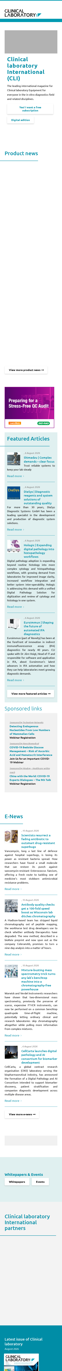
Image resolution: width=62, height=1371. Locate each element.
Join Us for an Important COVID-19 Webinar (31, 753)
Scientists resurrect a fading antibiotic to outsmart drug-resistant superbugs (38, 841)
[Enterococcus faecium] (11, 836)
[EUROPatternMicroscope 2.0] (13, 623)
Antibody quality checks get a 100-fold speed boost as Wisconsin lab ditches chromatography (38, 910)
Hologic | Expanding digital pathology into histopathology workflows (39, 550)
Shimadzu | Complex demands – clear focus (39, 459)
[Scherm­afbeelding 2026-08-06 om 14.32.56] (13, 492)
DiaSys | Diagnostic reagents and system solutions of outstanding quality (38, 497)
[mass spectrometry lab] (11, 971)
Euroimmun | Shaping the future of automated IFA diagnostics (39, 628)
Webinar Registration (30, 730)
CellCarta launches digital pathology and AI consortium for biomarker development (39, 1056)
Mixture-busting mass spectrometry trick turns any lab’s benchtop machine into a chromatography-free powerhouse (38, 979)
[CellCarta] (11, 1052)
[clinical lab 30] (11, 905)
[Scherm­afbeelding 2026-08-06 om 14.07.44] (13, 546)
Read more (14, 476)
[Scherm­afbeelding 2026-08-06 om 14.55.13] (13, 458)
